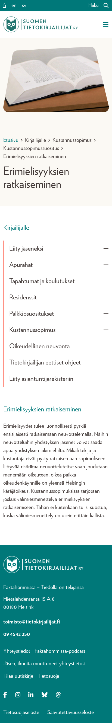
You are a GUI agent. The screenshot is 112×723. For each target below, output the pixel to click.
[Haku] (104, 5)
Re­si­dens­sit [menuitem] (23, 297)
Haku (93, 5)
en (14, 5)
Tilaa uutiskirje (18, 676)
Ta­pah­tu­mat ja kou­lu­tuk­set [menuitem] (41, 281)
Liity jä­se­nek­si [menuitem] (26, 248)
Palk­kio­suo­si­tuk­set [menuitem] (31, 314)
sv (24, 5)
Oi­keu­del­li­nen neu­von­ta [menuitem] (39, 346)
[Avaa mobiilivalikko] (106, 24)
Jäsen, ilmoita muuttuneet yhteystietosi (44, 663)
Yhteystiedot (16, 651)
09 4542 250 (16, 634)
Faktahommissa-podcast (60, 651)
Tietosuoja (48, 676)
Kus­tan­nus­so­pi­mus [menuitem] (32, 330)
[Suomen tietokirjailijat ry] (40, 24)
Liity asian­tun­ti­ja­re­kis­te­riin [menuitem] (41, 379)
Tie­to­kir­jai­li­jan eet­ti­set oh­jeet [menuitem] (45, 362)
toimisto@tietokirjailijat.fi (31, 622)
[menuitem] (106, 249)
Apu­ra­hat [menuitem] (21, 265)
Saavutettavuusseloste (70, 712)
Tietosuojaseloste (21, 712)
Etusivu (10, 140)
